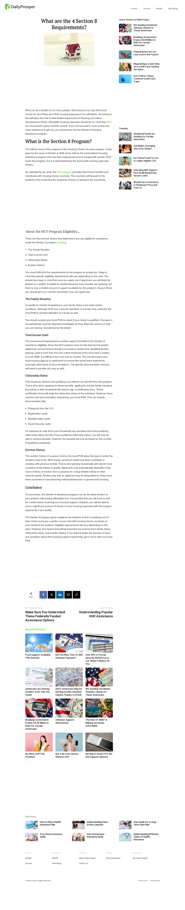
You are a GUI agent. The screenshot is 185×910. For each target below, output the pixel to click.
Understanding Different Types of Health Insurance (146, 837)
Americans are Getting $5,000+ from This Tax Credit (37, 691)
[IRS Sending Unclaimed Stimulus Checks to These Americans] (99, 677)
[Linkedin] (60, 595)
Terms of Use (143, 881)
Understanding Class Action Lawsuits (97, 823)
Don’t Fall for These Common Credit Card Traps (144, 79)
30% (109, 121)
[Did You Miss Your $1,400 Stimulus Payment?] (69, 643)
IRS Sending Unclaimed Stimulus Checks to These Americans (97, 691)
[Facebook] (43, 595)
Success (146, 8)
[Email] (68, 595)
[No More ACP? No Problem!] (39, 742)
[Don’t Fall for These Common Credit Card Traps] (125, 79)
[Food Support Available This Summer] (39, 643)
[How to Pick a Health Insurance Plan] (31, 825)
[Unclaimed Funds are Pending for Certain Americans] (125, 136)
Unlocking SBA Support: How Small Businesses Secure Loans (146, 173)
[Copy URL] (76, 595)
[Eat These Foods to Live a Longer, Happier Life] (125, 161)
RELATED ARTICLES (35, 629)
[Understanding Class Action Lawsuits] (78, 825)
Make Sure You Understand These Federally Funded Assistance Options (45, 616)
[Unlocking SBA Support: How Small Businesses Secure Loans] (125, 173)
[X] (51, 595)
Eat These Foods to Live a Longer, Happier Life (146, 159)
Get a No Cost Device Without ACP (66, 755)
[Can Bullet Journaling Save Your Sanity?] (125, 149)
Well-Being (173, 8)
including (61, 242)
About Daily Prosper (87, 858)
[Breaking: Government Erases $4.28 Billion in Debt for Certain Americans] (39, 708)
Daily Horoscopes (113, 858)
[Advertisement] (69, 86)
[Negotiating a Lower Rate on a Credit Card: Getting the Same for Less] (125, 66)
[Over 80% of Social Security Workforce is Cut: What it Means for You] (99, 643)
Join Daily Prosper (140, 858)
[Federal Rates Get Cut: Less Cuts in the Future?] (125, 54)
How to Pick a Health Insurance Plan (50, 823)
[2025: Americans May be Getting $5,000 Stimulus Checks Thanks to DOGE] (69, 677)
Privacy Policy (155, 881)
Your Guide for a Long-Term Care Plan (145, 823)
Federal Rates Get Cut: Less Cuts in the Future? (146, 53)
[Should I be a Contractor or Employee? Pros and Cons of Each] (125, 185)
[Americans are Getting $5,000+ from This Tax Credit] (39, 677)
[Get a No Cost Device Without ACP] (69, 742)
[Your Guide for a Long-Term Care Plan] (125, 825)
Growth (134, 8)
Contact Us (83, 863)
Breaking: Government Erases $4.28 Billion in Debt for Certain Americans (37, 724)
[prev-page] (26, 762)
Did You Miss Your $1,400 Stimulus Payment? (69, 656)
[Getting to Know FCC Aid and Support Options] (99, 742)
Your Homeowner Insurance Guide (96, 835)
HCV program (64, 172)
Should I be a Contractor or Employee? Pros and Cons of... (146, 185)
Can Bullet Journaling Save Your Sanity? (144, 147)
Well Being (56, 863)
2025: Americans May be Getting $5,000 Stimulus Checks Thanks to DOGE (68, 691)
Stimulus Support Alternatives (64, 721)
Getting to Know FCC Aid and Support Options (98, 755)
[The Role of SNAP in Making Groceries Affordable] (99, 708)
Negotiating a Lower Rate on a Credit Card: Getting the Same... (146, 66)
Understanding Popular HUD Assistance (96, 614)
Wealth (159, 8)
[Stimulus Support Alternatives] (69, 708)
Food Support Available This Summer (37, 656)
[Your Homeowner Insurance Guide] (78, 837)
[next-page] (30, 762)
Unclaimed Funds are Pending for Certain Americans (144, 136)
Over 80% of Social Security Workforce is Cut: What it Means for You (97, 659)
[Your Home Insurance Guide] (31, 837)
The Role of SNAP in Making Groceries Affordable (96, 722)
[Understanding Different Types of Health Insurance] (125, 837)
